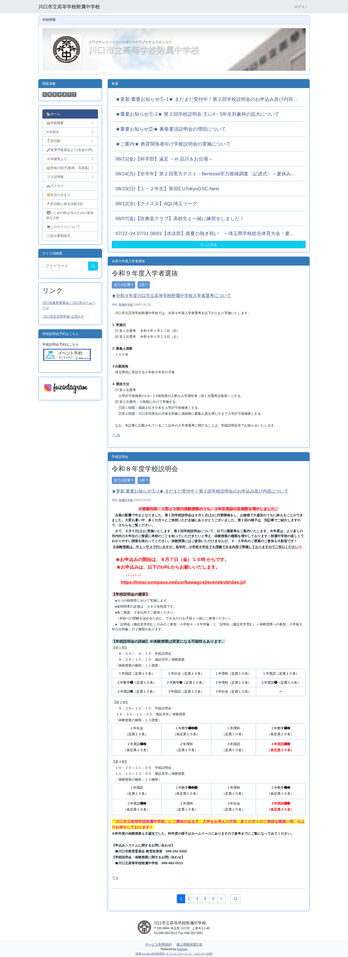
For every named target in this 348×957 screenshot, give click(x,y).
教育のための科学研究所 (150, 953)
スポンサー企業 (203, 953)
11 (235, 899)
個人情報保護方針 (189, 944)
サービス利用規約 (158, 944)
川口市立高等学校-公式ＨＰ (63, 316)
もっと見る (208, 244)
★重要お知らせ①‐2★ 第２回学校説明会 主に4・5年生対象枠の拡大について (197, 114)
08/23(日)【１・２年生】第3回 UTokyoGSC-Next (167, 188)
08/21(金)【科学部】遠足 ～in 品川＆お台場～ (164, 158)
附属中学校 (126, 304)
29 (117, 435)
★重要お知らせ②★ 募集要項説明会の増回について (171, 129)
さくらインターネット (179, 953)
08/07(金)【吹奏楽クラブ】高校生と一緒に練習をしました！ (180, 218)
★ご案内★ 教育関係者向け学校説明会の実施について (173, 144)
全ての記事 (122, 285)
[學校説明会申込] (67, 354)
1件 (142, 285)
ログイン (301, 7)
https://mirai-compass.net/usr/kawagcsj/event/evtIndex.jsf (183, 582)
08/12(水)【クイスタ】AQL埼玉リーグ (156, 203)
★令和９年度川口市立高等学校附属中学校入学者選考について (171, 295)
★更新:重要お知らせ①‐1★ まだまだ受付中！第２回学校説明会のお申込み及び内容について (214, 99)
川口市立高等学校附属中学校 (69, 6)
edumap (182, 949)
